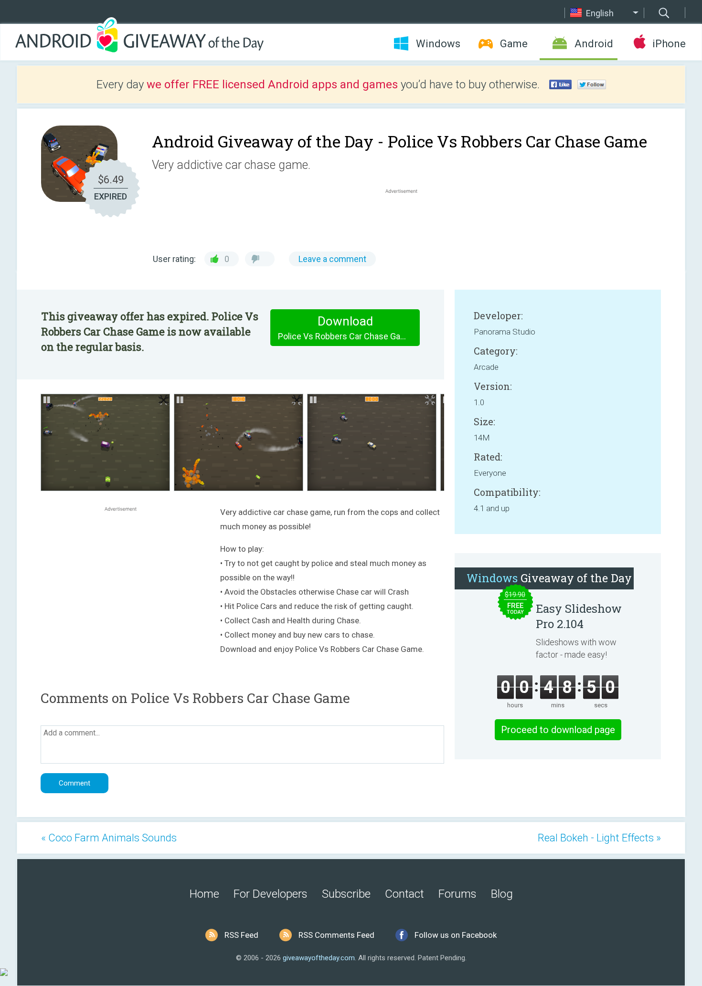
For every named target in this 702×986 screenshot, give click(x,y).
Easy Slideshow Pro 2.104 (579, 616)
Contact (404, 894)
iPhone (668, 44)
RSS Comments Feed (336, 935)
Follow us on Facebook (456, 935)
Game (514, 44)
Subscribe (346, 894)
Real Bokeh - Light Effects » (599, 838)
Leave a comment (332, 259)
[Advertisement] (406, 218)
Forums (457, 894)
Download (345, 327)
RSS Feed (241, 935)
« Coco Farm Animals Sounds (109, 838)
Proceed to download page (558, 729)
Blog (502, 894)
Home (204, 894)
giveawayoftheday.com (319, 958)
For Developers (271, 894)
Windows (438, 44)
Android (593, 44)
